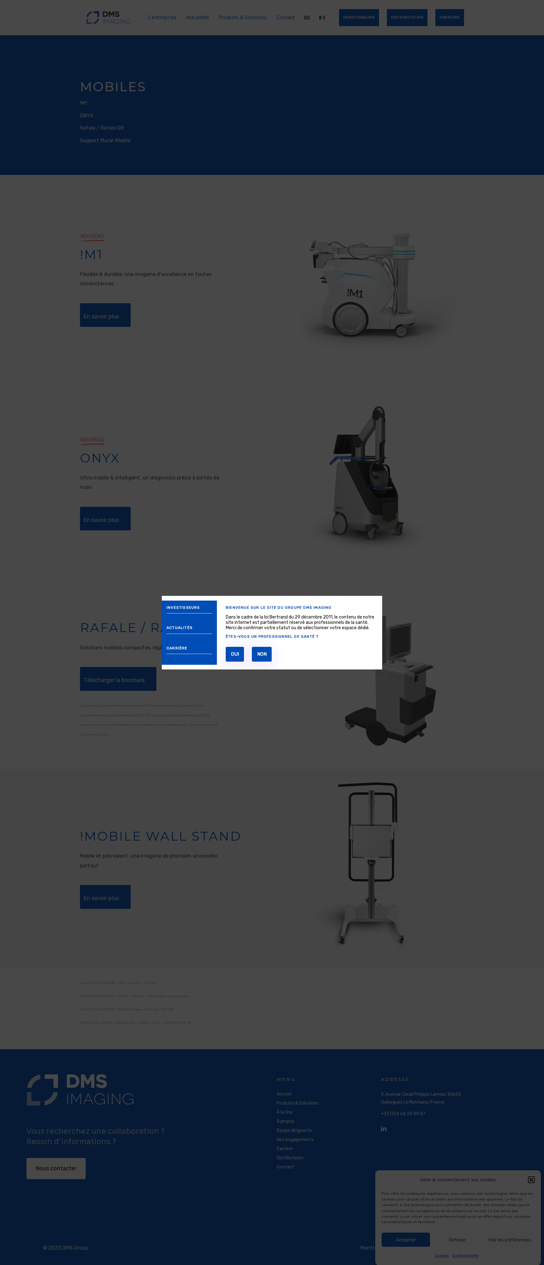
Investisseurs (183, 607)
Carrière (177, 648)
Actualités (180, 627)
